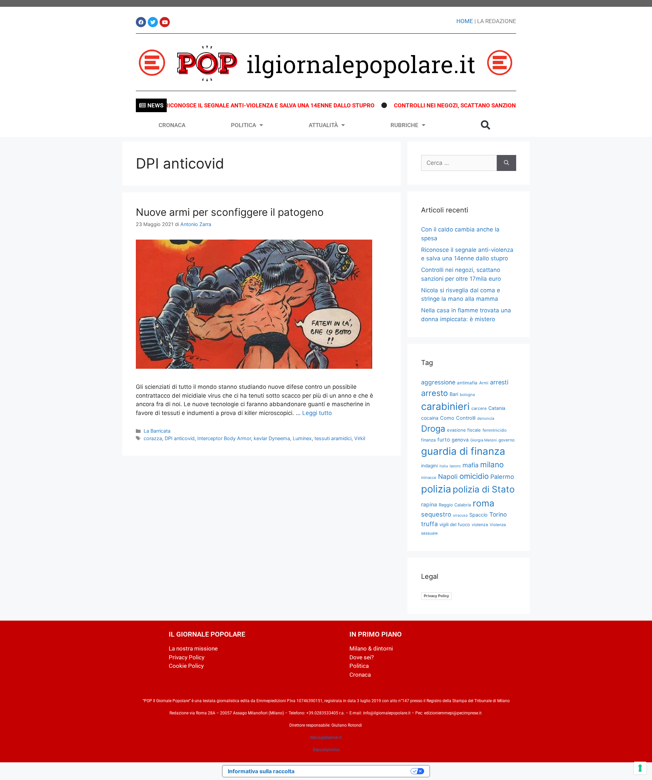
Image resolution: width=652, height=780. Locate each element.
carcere (479, 408)
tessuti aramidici (332, 438)
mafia (470, 465)
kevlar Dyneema (272, 438)
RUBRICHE (404, 125)
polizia (436, 489)
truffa (429, 523)
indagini (429, 465)
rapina (429, 504)
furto (443, 439)
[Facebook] (141, 22)
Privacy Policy (436, 595)
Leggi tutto (317, 413)
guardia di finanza (463, 451)
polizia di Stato (484, 489)
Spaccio (478, 515)
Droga (433, 428)
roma (483, 503)
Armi (483, 382)
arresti (499, 382)
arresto (434, 393)
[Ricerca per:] (459, 163)
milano (492, 464)
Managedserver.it (326, 737)
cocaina (429, 418)
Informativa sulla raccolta (261, 771)
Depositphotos (326, 749)
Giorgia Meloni (483, 440)
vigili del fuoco (454, 524)
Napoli (448, 476)
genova (460, 440)
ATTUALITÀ (323, 125)
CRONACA (172, 125)
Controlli (465, 418)
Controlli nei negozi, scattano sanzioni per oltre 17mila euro (475, 105)
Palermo (502, 476)
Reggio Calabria (455, 504)
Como (447, 418)
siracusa (460, 515)
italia (443, 466)
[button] (485, 125)
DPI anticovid (180, 438)
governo (506, 440)
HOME (464, 21)
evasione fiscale (464, 430)
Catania (496, 408)
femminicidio (495, 430)
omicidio (474, 476)
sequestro (436, 514)
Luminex (302, 438)
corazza (153, 438)
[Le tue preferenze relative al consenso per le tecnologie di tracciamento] (640, 768)
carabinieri (445, 406)
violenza (480, 524)
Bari (454, 394)
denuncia (485, 418)
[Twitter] (153, 22)
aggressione (438, 382)
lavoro (455, 466)
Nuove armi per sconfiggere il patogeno (230, 212)
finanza (428, 440)
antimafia (467, 382)
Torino (498, 514)
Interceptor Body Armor (224, 438)
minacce (428, 477)
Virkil (359, 438)
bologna (467, 394)
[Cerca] (506, 163)
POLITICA (243, 125)
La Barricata (157, 431)
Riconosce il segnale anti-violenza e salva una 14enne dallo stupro (255, 105)
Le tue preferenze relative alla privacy (356, 771)
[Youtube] (165, 22)
